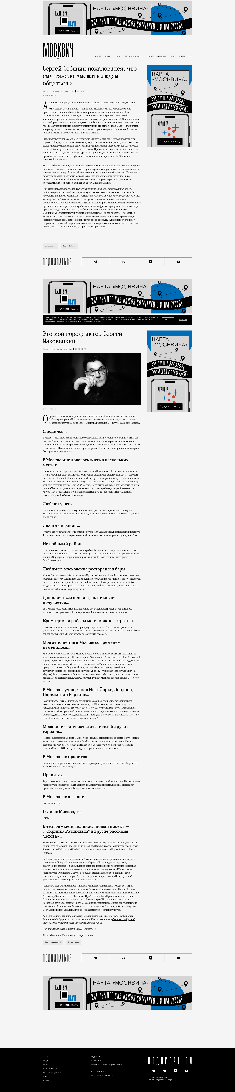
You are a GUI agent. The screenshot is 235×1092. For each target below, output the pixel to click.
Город (45, 91)
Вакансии (96, 1061)
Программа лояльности (102, 1075)
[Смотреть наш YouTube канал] (178, 261)
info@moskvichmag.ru (164, 1080)
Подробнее (183, 319)
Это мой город (73, 942)
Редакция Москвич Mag (63, 91)
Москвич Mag (161, 1077)
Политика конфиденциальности (106, 1065)
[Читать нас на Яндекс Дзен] (151, 261)
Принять (168, 319)
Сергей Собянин (69, 246)
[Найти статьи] (190, 56)
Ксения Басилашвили (62, 349)
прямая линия (50, 246)
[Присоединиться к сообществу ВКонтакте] (123, 261)
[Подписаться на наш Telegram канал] (95, 261)
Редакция (95, 1057)
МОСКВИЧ (58, 50)
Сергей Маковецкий (53, 942)
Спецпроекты (97, 1071)
